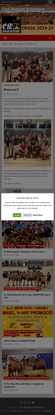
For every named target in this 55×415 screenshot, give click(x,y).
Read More (38, 215)
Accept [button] (17, 215)
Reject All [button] (27, 215)
